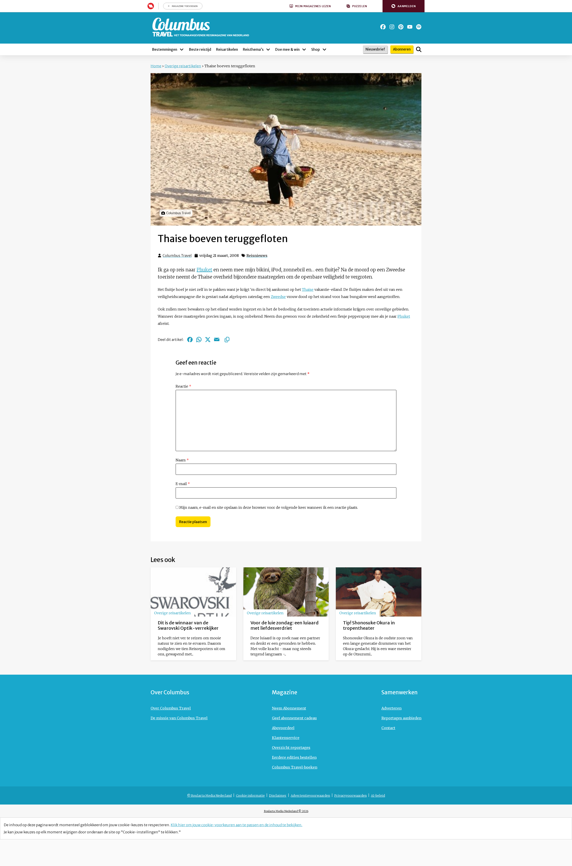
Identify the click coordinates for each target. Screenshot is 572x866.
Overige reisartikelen (183, 66)
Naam (182, 460)
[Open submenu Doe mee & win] (304, 49)
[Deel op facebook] (190, 339)
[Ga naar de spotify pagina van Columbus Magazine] (418, 27)
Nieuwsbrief (375, 49)
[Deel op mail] (216, 339)
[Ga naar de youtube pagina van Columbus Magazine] (409, 27)
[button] (404, 6)
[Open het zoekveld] (418, 49)
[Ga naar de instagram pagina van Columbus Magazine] (392, 27)
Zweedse (278, 296)
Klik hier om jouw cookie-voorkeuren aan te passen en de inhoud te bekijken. (236, 825)
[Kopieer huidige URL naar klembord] (227, 339)
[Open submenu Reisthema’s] (268, 49)
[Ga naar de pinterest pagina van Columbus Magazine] (401, 27)
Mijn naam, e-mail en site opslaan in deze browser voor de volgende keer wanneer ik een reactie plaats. (268, 507)
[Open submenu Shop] (324, 49)
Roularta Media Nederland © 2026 (286, 811)
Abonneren (402, 49)
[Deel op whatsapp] (199, 339)
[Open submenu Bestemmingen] (181, 49)
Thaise (307, 289)
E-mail (183, 484)
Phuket (204, 269)
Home (156, 66)
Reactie (183, 386)
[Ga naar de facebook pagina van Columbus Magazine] (383, 27)
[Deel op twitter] (207, 339)
